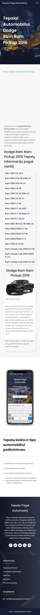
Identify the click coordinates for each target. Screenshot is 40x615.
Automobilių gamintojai (12, 572)
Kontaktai (6, 579)
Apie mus (6, 575)
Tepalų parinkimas (10, 568)
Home (5, 72)
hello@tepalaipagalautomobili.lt (18, 599)
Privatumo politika (10, 583)
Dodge (11, 72)
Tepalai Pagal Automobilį (14, 3)
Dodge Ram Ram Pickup (25, 72)
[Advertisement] (20, 97)
